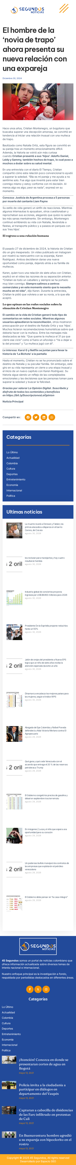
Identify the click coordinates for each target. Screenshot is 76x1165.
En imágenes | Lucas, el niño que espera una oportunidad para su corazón (46, 831)
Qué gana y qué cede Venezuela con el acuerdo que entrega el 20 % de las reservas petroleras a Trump (46, 764)
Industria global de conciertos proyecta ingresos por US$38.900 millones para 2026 (46, 593)
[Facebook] (30, 989)
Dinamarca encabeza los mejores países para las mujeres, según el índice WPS (47, 695)
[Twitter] (38, 989)
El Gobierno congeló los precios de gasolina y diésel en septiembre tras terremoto (46, 797)
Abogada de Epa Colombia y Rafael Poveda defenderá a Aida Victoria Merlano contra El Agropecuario (45, 730)
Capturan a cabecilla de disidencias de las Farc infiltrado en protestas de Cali (46, 1114)
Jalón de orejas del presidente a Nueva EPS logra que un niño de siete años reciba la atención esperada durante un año (45, 662)
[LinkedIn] (46, 989)
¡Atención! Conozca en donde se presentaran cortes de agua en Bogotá (43, 1064)
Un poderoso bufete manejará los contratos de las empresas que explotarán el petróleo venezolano (47, 866)
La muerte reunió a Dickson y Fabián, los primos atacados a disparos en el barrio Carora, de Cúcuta (44, 527)
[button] (28, 417)
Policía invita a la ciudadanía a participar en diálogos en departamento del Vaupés (42, 1089)
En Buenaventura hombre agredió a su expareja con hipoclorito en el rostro (45, 1139)
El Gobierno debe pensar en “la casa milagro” (46, 897)
